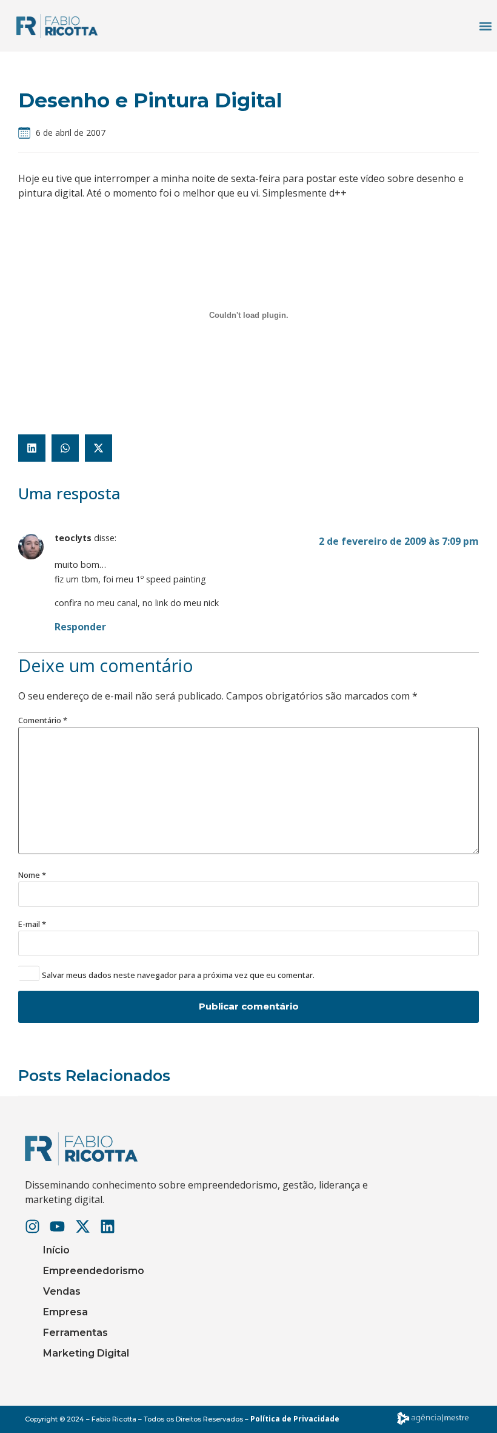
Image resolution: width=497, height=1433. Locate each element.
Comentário (42, 720)
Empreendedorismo (93, 1270)
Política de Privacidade (294, 1419)
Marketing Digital (86, 1353)
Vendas (62, 1291)
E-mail (32, 924)
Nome (32, 875)
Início (56, 1250)
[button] (485, 26)
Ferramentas (75, 1332)
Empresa (65, 1312)
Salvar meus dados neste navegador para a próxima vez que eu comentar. (178, 975)
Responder (80, 626)
